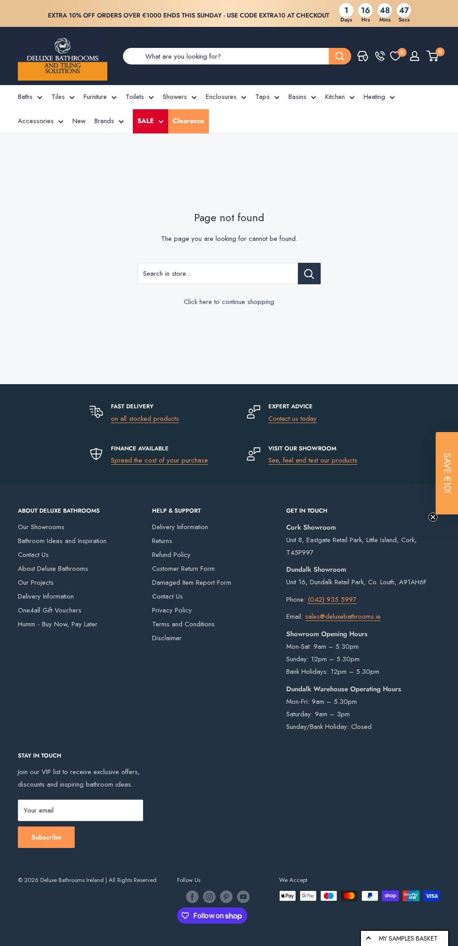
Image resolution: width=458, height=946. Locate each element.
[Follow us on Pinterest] (226, 896)
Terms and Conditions (183, 624)
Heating (374, 97)
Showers (175, 97)
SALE (145, 121)
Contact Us (33, 555)
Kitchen (335, 97)
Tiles (58, 97)
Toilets (135, 97)
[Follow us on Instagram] (209, 896)
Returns (162, 541)
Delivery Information (46, 596)
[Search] (340, 56)
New (78, 121)
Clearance (188, 121)
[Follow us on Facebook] (192, 896)
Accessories (36, 121)
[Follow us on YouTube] (243, 896)
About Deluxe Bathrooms (53, 569)
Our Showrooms (41, 527)
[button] (447, 473)
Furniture (95, 97)
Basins (297, 97)
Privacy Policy (172, 610)
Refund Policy (171, 555)
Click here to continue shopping (229, 302)
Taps (262, 97)
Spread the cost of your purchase (159, 460)
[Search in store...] (309, 273)
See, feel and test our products (312, 460)
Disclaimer (167, 638)
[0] (395, 56)
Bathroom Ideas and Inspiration (62, 541)
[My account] (414, 56)
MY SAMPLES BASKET (408, 938)
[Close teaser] (432, 517)
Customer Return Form (183, 569)
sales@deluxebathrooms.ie (343, 616)
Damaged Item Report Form (191, 582)
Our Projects (36, 582)
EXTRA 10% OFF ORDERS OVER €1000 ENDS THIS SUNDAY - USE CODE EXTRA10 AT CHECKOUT (188, 15)
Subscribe (46, 837)
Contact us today (292, 419)
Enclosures (221, 97)
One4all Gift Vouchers (49, 610)
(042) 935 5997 (332, 599)
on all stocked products (145, 419)
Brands (104, 121)
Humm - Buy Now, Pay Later (58, 624)
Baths (25, 97)
